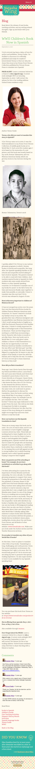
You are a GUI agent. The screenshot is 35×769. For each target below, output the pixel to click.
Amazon (21, 629)
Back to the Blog (7, 728)
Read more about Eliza (25, 752)
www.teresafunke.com (16, 527)
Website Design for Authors (17, 763)
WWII (4, 724)
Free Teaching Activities (10, 714)
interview (5, 718)
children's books (7, 712)
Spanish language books (10, 720)
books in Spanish (8, 710)
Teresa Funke (6, 722)
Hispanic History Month (10, 716)
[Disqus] (17, 680)
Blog (5, 21)
